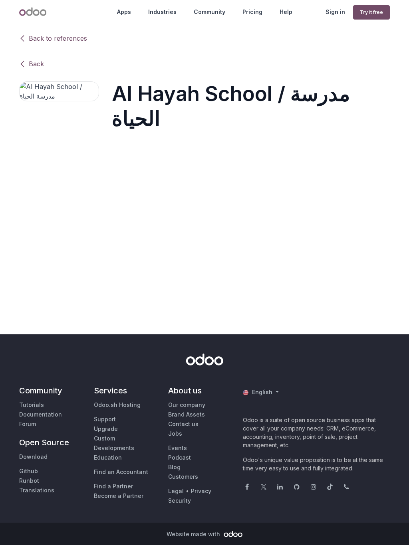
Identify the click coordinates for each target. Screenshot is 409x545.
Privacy (201, 491)
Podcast (179, 457)
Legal (176, 491)
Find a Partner (113, 486)
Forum (27, 424)
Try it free (371, 12)
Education (108, 457)
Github (28, 471)
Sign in (335, 11)
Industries (162, 11)
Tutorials (31, 404)
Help (286, 11)
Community (209, 11)
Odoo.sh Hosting (117, 404)
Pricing (252, 11)
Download (33, 456)
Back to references (58, 38)
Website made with (194, 534)
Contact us (183, 424)
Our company (186, 404)
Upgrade (106, 428)
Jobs (175, 433)
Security (179, 500)
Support (105, 419)
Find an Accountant (121, 471)
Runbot (29, 480)
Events (177, 447)
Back (36, 64)
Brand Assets (186, 414)
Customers (183, 476)
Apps (124, 11)
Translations (36, 490)
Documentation (40, 414)
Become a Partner (118, 495)
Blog (174, 467)
